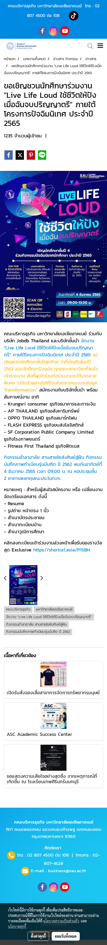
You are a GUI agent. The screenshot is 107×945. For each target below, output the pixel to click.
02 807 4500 (40, 855)
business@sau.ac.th (67, 870)
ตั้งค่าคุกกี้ (38, 936)
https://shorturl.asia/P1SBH (61, 549)
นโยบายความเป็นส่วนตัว (61, 920)
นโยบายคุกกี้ (17, 926)
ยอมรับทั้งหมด (66, 936)
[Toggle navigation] (100, 46)
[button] (88, 46)
